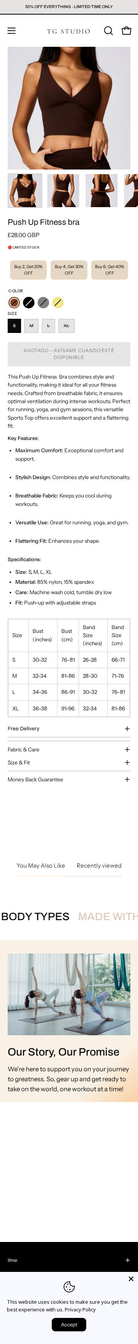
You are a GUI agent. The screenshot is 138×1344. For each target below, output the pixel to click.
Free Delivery (23, 728)
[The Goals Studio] (69, 30)
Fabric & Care (23, 749)
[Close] (131, 1279)
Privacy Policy (80, 1309)
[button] (107, 30)
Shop (12, 1260)
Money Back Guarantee (35, 779)
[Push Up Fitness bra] (25, 190)
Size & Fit (19, 762)
